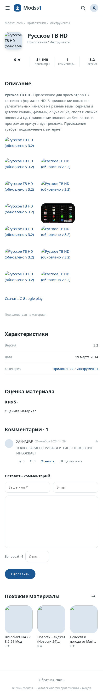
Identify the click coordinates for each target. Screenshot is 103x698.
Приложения (36, 23)
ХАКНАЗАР (24, 441)
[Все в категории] (93, 596)
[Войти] (94, 8)
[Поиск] (83, 8)
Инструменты (60, 23)
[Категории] (7, 8)
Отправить (20, 574)
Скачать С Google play (23, 298)
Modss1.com (14, 23)
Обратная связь (51, 680)
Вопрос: (14, 556)
